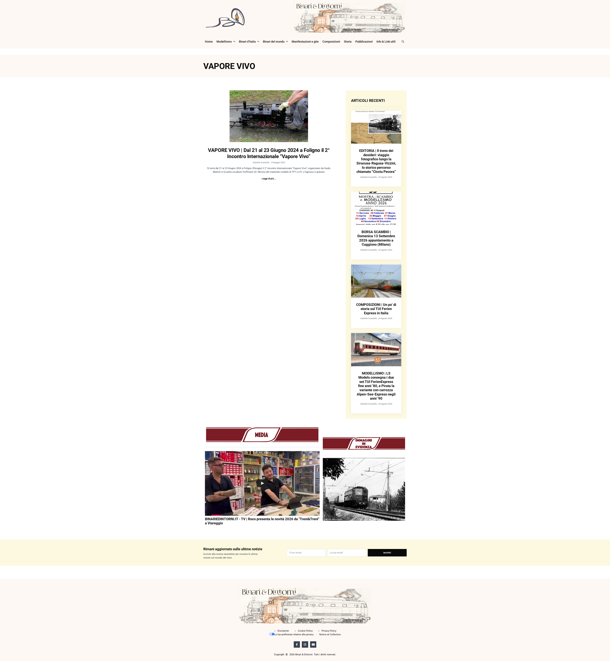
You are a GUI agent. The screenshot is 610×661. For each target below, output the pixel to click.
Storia (348, 41)
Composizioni (331, 41)
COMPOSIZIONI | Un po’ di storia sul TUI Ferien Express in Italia (376, 309)
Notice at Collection (330, 634)
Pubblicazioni (364, 41)
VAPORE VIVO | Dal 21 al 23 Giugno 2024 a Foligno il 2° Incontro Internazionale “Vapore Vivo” (268, 153)
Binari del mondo (274, 41)
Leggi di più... (269, 178)
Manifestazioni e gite (305, 41)
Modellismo (224, 41)
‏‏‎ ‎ (205, 529)
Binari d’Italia (247, 41)
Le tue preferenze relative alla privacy (294, 634)
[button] (402, 41)
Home (209, 41)
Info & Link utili (386, 41)
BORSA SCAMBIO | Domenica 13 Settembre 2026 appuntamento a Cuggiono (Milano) (376, 238)
